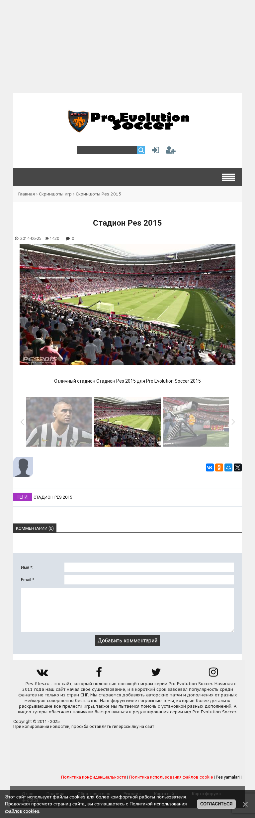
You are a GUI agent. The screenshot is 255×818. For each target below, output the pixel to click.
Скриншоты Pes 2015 (98, 194)
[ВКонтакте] (210, 467)
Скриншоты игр (55, 194)
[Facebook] (99, 674)
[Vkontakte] (42, 674)
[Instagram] (213, 674)
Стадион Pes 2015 (53, 497)
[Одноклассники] (219, 467)
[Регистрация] (170, 151)
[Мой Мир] (228, 467)
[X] (238, 467)
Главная (26, 194)
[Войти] (154, 151)
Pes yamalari (228, 777)
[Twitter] (156, 674)
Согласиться (216, 803)
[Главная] (127, 129)
